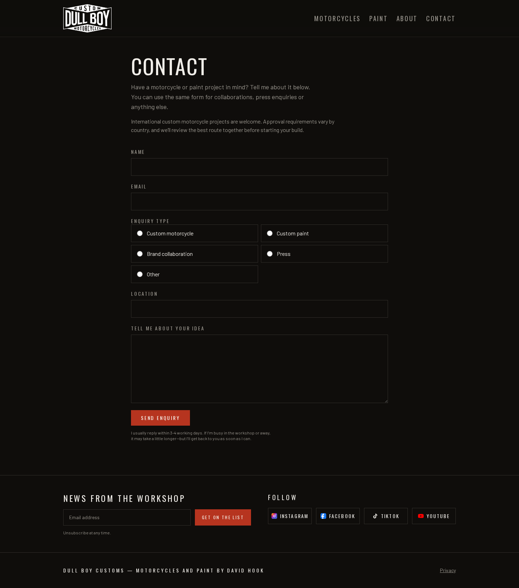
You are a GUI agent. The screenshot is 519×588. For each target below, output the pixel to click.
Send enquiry (160, 417)
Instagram (294, 516)
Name (138, 151)
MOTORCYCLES (337, 18)
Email (139, 186)
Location (144, 293)
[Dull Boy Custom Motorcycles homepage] (87, 18)
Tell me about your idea (167, 328)
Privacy (448, 570)
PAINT (378, 18)
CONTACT (441, 18)
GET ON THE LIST (223, 517)
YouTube (438, 516)
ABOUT (407, 18)
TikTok (390, 516)
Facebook (342, 516)
